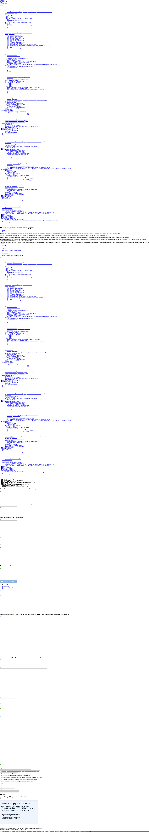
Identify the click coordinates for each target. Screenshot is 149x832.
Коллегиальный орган (6, 196)
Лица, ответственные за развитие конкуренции (16, 190)
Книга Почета (7, 27)
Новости (8, 19)
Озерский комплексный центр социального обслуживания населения (18, 18)
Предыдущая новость (5, 248)
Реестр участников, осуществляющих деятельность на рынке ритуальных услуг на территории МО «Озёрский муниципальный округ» (31, 220)
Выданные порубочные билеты (11, 51)
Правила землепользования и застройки (13, 207)
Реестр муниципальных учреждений (14, 11)
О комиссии (9, 24)
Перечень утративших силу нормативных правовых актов (18, 77)
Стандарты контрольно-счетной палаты (12, 127)
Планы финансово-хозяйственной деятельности (14, 187)
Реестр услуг (9, 57)
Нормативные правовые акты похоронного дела (14, 219)
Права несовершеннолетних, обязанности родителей (12, 255)
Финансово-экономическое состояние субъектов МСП (18, 179)
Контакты (4, 221)
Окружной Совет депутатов (7, 110)
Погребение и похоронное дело (8, 218)
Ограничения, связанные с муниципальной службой (17, 93)
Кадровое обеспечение (9, 86)
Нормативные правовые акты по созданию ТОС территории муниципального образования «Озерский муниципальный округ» (30, 212)
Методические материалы (10, 145)
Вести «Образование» (11, 161)
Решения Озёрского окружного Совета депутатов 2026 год (18, 113)
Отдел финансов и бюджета (12, 41)
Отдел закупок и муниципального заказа (15, 36)
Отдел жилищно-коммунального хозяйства (15, 40)
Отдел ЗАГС (9, 47)
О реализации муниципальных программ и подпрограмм (18, 175)
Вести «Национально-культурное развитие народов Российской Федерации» (22, 163)
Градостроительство (6, 198)
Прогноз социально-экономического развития (14, 193)
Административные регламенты (13, 56)
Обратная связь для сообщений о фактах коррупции (15, 122)
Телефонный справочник (10, 222)
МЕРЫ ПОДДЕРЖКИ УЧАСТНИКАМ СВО (11, 128)
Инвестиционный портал (7, 208)
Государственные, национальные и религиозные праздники (16, 158)
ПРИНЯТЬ (90, 831)
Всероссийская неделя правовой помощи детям (11, 250)
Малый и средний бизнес (10, 174)
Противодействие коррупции (8, 134)
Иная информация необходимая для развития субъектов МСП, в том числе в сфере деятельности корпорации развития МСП (32, 183)
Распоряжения (7, 68)
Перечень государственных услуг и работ (15, 20)
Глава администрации (9, 29)
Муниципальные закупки (12, 67)
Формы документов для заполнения (14, 106)
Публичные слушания (9, 15)
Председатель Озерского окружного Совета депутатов (15, 111)
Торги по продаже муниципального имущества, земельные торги (20, 66)
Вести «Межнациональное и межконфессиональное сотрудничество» (21, 166)
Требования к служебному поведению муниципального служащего (20, 92)
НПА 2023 (9, 73)
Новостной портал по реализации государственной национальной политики (20, 159)
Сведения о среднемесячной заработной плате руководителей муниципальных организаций (23, 142)
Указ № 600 (9, 83)
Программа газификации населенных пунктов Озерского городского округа (22, 61)
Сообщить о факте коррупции (11, 147)
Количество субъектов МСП (12, 176)
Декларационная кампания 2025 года (12, 136)
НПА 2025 (9, 71)
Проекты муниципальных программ (14, 60)
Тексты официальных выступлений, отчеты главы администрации (20, 30)
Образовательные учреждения (11, 13)
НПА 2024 (9, 72)
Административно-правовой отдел (14, 35)
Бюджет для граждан (11, 172)
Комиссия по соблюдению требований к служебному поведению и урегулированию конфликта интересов (26, 137)
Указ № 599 (9, 84)
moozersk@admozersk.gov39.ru (9, 798)
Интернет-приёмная (6, 586)
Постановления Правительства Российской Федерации (18, 153)
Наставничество (10, 96)
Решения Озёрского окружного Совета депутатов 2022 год (18, 117)
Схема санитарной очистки (10, 204)
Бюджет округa (8, 170)
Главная (3, 230)
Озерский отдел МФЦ (9, 17)
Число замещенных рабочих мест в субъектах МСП (17, 177)
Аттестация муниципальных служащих (12, 101)
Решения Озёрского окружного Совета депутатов (14, 112)
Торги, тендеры (8, 65)
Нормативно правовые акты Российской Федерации (15, 150)
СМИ (6, 14)
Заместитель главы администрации (12, 284)
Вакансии (9, 91)
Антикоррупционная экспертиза (11, 144)
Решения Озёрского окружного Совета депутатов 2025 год (18, 114)
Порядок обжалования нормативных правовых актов (17, 79)
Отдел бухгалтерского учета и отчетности (15, 42)
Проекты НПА (10, 78)
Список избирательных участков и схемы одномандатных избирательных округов (23, 25)
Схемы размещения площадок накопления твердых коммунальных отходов (20, 203)
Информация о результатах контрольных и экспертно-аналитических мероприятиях (21, 126)
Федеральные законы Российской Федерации (16, 152)
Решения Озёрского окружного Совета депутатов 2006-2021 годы (20, 118)
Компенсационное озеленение (11, 52)
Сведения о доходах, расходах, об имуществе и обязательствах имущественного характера (23, 139)
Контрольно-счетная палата (7, 123)
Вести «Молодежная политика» (13, 164)
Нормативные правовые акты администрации (14, 69)
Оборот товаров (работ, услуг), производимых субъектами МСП (20, 178)
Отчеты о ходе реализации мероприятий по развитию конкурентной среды (22, 189)
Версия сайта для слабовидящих (9, 581)
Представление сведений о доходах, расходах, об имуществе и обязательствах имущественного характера (28, 95)
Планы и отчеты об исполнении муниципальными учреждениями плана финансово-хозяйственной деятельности (29, 12)
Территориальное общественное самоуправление (12, 210)
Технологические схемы (12, 55)
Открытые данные (8, 109)
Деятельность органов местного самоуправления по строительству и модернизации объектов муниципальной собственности (32, 64)
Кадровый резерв (8, 98)
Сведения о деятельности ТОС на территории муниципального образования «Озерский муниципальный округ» (27, 213)
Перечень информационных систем (12, 108)
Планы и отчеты (8, 143)
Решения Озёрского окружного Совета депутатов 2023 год (18, 116)
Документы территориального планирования (14, 205)
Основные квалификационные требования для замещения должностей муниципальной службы (26, 89)
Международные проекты (7, 209)
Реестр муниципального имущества (12, 80)
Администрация (5, 28)
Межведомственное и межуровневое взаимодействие (17, 58)
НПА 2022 (9, 74)
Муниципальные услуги (9, 54)
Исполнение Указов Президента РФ (12, 82)
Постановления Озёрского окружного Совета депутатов (16, 120)
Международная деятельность (11, 186)
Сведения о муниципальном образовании (10, 7)
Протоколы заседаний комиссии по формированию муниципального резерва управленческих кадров (27, 100)
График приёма (5, 588)
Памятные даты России (9, 157)
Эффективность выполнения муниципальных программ (18, 62)
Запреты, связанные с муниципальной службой (16, 94)
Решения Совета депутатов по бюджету (12, 173)
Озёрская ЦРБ (7, 16)
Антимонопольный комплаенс (11, 192)
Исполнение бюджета (11, 171)
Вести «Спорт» (10, 165)
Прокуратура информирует (7, 216)
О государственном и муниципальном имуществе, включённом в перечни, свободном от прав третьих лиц (28, 182)
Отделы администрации (9, 34)
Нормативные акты (8, 124)
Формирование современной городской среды (14, 201)
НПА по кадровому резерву (12, 99)
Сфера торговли (8, 191)
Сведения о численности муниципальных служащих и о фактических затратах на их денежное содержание (26, 141)
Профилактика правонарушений (8, 133)
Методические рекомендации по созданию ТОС (14, 211)
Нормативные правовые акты (8, 195)
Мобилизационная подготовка (13, 49)
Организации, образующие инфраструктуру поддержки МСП (19, 180)
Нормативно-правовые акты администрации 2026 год (17, 70)
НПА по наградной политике (13, 105)
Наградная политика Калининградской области (14, 104)
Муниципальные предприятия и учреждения (14, 9)
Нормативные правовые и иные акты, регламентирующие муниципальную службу (23, 87)
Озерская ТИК (7, 23)
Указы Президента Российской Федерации (15, 151)
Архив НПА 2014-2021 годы (12, 76)
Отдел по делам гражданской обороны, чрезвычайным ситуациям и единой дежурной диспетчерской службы (29, 46)
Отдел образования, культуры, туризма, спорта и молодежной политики (21, 44)
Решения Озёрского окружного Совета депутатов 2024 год (18, 115)
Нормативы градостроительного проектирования (14, 199)
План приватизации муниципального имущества (14, 81)
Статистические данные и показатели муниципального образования (18, 33)
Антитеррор (4, 148)
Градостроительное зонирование (11, 202)
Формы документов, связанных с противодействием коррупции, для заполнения (21, 146)
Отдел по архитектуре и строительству (14, 37)
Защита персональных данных (11, 102)
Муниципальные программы (10, 59)
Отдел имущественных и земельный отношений (16, 38)
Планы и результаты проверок (11, 132)
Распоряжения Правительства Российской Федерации (17, 154)
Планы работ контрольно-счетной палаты (13, 125)
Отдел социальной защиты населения (14, 39)
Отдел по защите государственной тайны (15, 48)
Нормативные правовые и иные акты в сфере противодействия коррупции (20, 138)
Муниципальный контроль (7, 129)
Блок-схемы (9, 21)
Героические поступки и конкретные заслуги (16, 107)
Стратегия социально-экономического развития (14, 194)
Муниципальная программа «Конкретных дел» (14, 63)
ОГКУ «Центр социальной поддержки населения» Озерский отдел (18, 22)
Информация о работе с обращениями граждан (11, 587)
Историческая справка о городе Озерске (13, 8)
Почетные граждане (9, 26)
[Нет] (93, 831)
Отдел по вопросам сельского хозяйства (15, 43)
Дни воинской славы (9, 156)
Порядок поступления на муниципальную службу (17, 88)
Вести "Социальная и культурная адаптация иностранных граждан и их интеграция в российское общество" (28, 167)
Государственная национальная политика (10, 149)
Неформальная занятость (9, 185)
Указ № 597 (9, 85)
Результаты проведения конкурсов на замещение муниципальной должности (22, 90)
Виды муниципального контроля (11, 130)
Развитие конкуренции (9, 188)
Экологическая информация (8, 217)
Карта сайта (4, 214)
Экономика (4, 169)
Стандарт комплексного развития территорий (14, 200)
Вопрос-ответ (5, 197)
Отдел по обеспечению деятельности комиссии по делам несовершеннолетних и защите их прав (26, 45)
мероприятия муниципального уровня (14, 160)
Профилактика (8, 131)
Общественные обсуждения (10, 50)
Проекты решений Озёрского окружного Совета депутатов (16, 121)
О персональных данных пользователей (15, 103)
